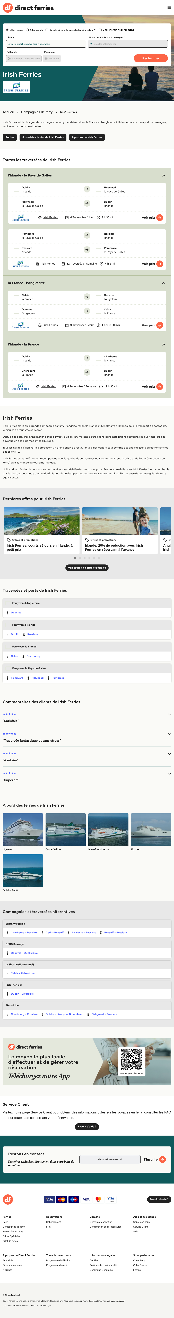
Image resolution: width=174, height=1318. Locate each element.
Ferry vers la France (24, 646)
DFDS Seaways (14, 944)
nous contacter (117, 1301)
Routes (9, 137)
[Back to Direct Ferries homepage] (28, 8)
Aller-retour (16, 30)
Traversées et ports (13, 1231)
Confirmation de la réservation (105, 1226)
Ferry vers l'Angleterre (26, 603)
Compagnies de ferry (37, 112)
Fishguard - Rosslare (104, 1014)
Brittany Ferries (15, 923)
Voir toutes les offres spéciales (87, 567)
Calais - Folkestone (22, 973)
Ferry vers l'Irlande (23, 624)
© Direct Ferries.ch (11, 1295)
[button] (87, 175)
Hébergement (53, 1222)
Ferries (137, 1270)
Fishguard (17, 678)
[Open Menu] (169, 8)
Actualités (8, 1260)
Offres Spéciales (11, 1236)
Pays (5, 1222)
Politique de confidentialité (103, 1265)
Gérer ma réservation (101, 1222)
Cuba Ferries (140, 1265)
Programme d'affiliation (58, 1260)
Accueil (8, 112)
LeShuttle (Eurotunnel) (19, 964)
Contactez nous (141, 1222)
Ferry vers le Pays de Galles (29, 668)
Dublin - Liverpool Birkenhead (64, 1014)
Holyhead (38, 678)
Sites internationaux (13, 1265)
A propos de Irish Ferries (87, 137)
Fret (48, 1226)
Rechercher (150, 58)
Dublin (15, 634)
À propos (7, 1270)
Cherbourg (33, 656)
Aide (135, 1231)
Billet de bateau (11, 1241)
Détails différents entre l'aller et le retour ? (72, 30)
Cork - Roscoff (55, 932)
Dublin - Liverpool (22, 993)
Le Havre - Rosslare (84, 932)
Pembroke (58, 678)
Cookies (94, 1260)
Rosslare (32, 634)
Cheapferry (139, 1260)
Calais (14, 656)
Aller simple (36, 30)
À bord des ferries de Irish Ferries (43, 137)
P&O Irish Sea (13, 985)
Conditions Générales (101, 1270)
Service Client (140, 1226)
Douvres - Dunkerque (24, 953)
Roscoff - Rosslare (115, 932)
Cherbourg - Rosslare (24, 932)
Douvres (16, 612)
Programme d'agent (56, 1265)
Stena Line (12, 1005)
